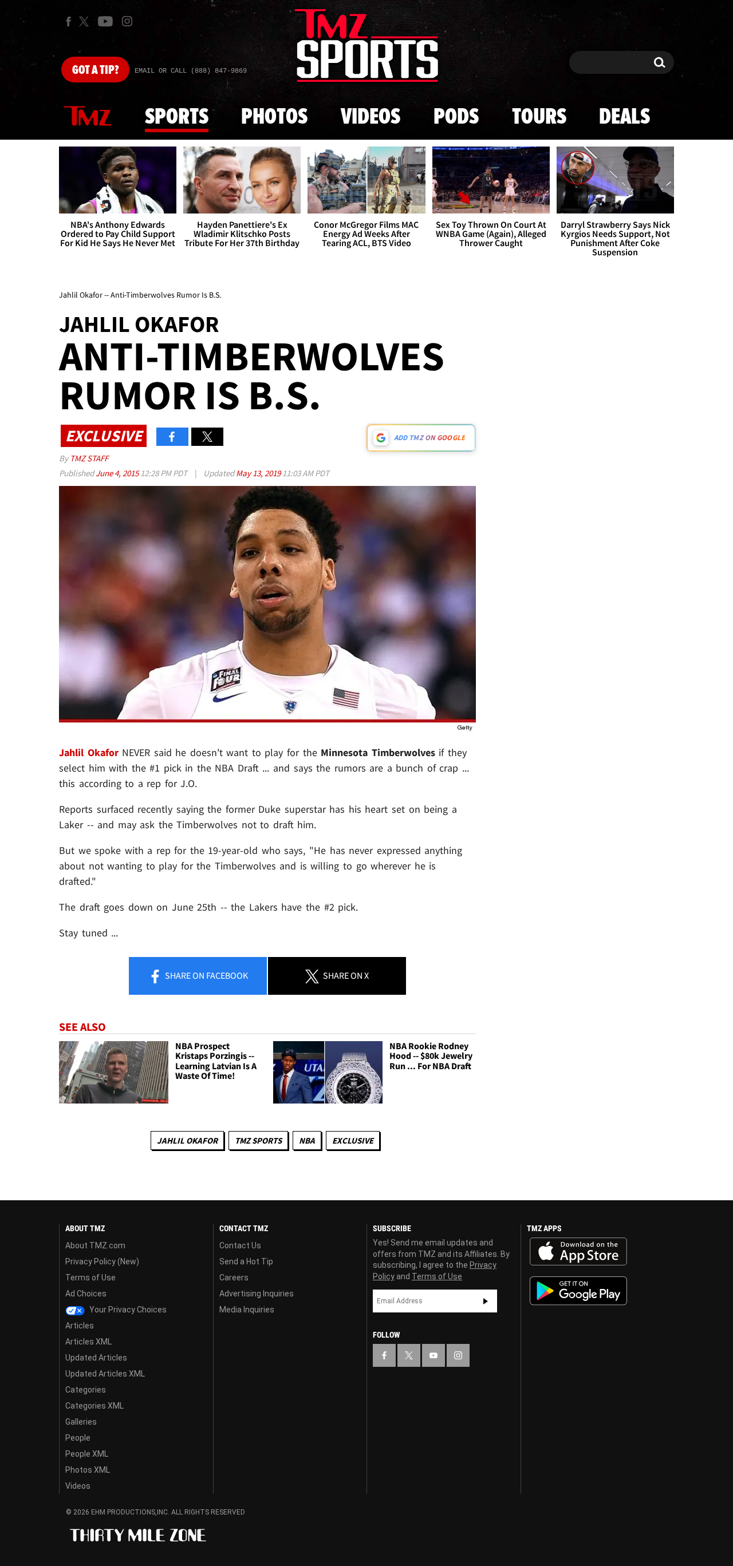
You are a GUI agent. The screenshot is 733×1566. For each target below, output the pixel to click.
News (88, 117)
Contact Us (240, 1245)
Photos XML (87, 1469)
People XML (86, 1453)
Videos (370, 117)
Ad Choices (86, 1293)
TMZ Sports (258, 1140)
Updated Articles (96, 1357)
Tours (539, 117)
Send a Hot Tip (246, 1261)
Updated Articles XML (105, 1373)
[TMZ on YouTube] (433, 1355)
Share (205, 975)
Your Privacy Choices (127, 1309)
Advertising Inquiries (256, 1293)
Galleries (81, 1421)
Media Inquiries (246, 1309)
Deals (624, 117)
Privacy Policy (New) (102, 1261)
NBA (307, 1140)
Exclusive (352, 1140)
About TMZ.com (95, 1245)
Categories (85, 1389)
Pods (456, 117)
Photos (274, 117)
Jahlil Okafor (187, 1140)
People (77, 1437)
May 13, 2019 (259, 473)
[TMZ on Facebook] (68, 21)
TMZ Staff (89, 458)
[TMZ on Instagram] (127, 21)
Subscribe (485, 1301)
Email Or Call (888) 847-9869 (191, 71)
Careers (234, 1277)
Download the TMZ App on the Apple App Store (578, 1251)
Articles (79, 1325)
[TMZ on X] (85, 21)
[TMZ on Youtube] (105, 21)
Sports (176, 117)
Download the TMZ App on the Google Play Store (578, 1291)
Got (95, 70)
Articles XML (88, 1341)
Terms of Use (90, 1277)
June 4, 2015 (118, 473)
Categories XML (94, 1405)
